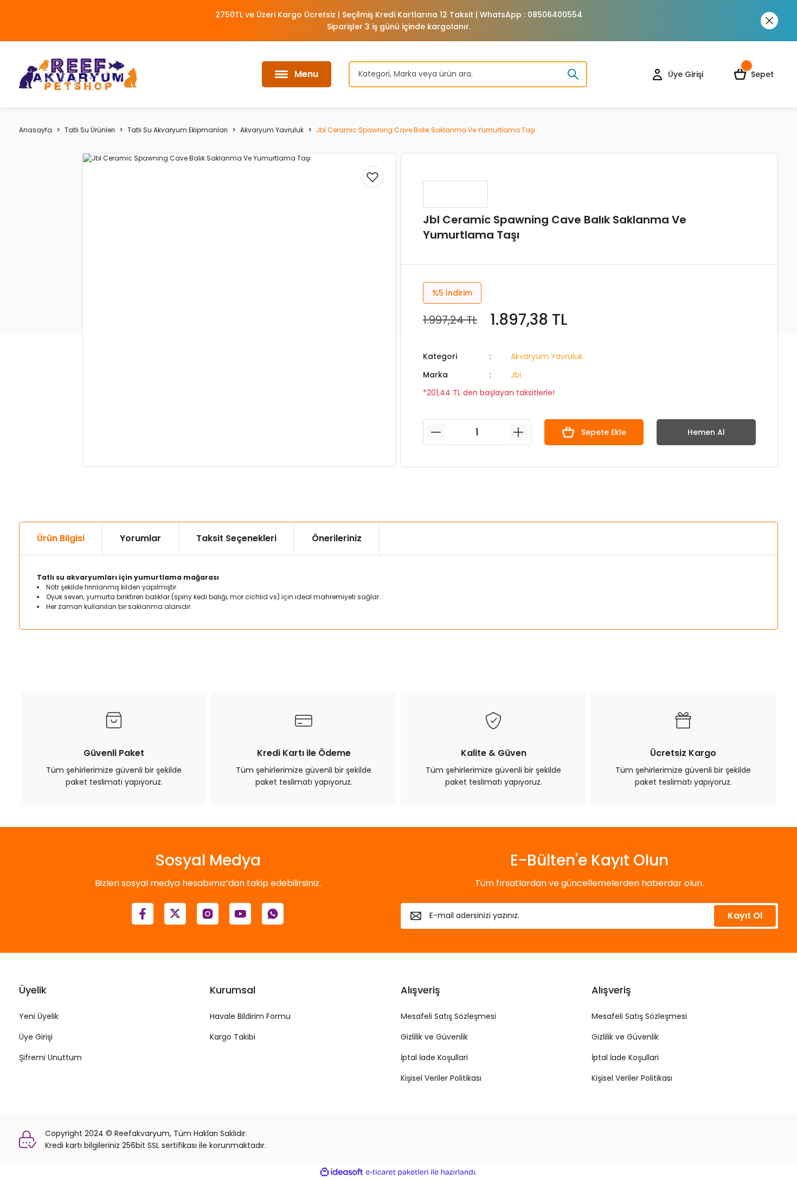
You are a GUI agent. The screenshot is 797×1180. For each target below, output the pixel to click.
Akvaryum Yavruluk (547, 356)
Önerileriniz (337, 538)
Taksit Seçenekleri (236, 538)
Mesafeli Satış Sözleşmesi (448, 1016)
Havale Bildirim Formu (250, 1016)
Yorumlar (140, 538)
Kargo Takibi (232, 1036)
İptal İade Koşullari (434, 1057)
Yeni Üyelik (39, 1016)
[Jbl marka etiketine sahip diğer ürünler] (455, 194)
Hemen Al (706, 432)
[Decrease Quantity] (436, 432)
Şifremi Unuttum (50, 1057)
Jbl (516, 374)
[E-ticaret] (397, 1172)
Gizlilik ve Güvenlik (434, 1036)
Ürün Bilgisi (61, 538)
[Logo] (78, 74)
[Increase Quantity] (518, 432)
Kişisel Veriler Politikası (441, 1078)
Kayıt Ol (745, 915)
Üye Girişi (36, 1036)
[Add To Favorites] (372, 177)
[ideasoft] (341, 1172)
